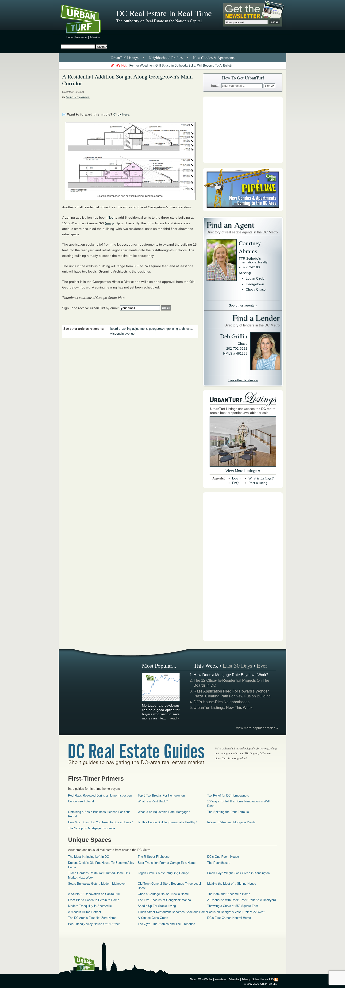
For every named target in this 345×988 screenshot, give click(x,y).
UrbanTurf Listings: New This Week (223, 708)
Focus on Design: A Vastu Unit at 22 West (235, 912)
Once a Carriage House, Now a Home (163, 894)
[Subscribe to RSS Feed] (276, 979)
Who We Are (205, 979)
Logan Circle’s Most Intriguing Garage (163, 873)
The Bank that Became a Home (228, 894)
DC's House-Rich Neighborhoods (221, 702)
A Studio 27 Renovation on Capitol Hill (94, 894)
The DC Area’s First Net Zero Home (92, 918)
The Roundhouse (218, 862)
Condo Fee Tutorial (81, 801)
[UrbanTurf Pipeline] (243, 210)
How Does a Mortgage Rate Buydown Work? (231, 675)
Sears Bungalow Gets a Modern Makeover (97, 883)
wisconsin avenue (122, 333)
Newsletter (81, 37)
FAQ (235, 483)
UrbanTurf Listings (124, 57)
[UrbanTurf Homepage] (84, 20)
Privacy (246, 979)
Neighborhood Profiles (166, 57)
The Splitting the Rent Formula (228, 812)
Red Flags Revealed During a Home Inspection (100, 795)
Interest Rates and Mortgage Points (231, 822)
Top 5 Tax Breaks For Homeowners (162, 795)
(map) (109, 223)
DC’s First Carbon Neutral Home (229, 918)
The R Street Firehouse (153, 856)
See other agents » (243, 305)
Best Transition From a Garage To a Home (167, 862)
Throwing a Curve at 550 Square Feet (232, 906)
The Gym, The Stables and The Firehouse (166, 924)
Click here (121, 114)
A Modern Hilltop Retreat (84, 912)
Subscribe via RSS (263, 979)
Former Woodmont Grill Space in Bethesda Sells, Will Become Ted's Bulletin (181, 65)
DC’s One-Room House (223, 856)
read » (175, 718)
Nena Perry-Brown (78, 97)
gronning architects (179, 328)
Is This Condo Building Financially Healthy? (167, 822)
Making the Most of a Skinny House (231, 883)
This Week (206, 665)
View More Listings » (243, 471)
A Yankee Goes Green (153, 918)
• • (172, 57)
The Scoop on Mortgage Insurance (91, 828)
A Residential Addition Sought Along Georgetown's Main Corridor (127, 80)
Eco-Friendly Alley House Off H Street (94, 924)
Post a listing (258, 483)
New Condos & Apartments (213, 57)
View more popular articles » (257, 728)
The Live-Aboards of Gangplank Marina (164, 900)
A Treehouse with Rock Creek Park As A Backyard (241, 900)
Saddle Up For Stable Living (157, 906)
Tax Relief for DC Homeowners (228, 795)
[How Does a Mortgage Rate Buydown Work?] (161, 700)
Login (237, 478)
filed (110, 217)
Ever (262, 665)
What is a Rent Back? (153, 801)
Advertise (94, 37)
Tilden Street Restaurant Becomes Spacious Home (172, 912)
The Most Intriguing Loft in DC (88, 856)
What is (261, 478)
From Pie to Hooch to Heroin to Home (93, 900)
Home (69, 37)
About (193, 979)
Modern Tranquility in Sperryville (90, 906)
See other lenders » (243, 380)
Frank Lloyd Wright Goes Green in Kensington (238, 873)
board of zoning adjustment (128, 328)
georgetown (157, 328)
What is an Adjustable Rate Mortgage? (164, 812)
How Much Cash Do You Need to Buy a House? (100, 822)
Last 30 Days (237, 665)
